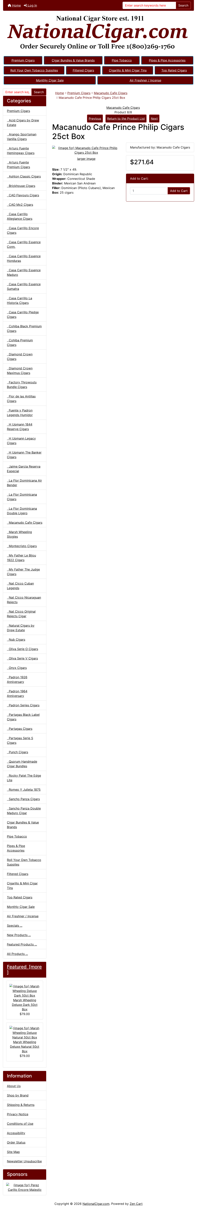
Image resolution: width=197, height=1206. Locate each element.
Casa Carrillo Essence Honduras (24, 258)
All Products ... (17, 954)
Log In (32, 5)
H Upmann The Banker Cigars (24, 454)
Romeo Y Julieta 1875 (24, 789)
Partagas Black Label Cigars (23, 717)
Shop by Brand (17, 1095)
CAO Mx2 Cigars (20, 205)
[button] (190, 1187)
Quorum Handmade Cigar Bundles (22, 764)
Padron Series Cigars (23, 705)
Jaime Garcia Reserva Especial (23, 468)
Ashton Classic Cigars (24, 176)
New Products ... (19, 935)
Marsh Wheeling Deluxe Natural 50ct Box (24, 1046)
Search (183, 5)
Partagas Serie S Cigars (20, 740)
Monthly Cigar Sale (50, 80)
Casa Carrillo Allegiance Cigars (19, 216)
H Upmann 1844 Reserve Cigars (19, 426)
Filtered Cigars (83, 70)
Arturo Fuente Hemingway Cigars (20, 150)
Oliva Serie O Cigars (22, 649)
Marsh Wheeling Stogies (19, 534)
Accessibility (16, 1133)
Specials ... (14, 925)
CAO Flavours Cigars (23, 195)
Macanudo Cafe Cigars (110, 93)
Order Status (16, 1142)
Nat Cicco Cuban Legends (20, 585)
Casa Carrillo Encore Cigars (23, 230)
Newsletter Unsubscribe (24, 1161)
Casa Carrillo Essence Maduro (24, 272)
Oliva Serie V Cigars (22, 658)
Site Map (13, 1152)
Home (16, 5)
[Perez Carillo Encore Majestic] (24, 1187)
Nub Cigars (16, 639)
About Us (14, 1086)
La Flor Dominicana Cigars (22, 497)
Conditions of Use (20, 1124)
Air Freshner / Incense (145, 80)
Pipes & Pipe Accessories (167, 60)
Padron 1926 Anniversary (17, 679)
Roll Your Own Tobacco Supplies (34, 70)
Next (154, 118)
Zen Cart (136, 1204)
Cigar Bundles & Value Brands (73, 60)
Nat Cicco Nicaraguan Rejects (24, 600)
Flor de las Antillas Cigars (21, 398)
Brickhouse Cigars (21, 186)
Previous (95, 118)
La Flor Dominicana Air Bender (24, 483)
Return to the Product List (126, 118)
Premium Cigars (23, 60)
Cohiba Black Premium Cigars (24, 328)
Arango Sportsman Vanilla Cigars (21, 136)
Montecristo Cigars (22, 546)
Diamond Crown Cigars (20, 356)
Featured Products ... (22, 944)
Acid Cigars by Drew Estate (23, 122)
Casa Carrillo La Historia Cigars (19, 300)
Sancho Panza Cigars (23, 799)
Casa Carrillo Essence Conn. (24, 244)
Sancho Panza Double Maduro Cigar (24, 810)
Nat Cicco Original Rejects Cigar (21, 614)
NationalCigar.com (96, 1204)
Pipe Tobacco (122, 60)
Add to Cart (179, 191)
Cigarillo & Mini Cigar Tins (128, 70)
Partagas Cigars (19, 729)
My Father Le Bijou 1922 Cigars (21, 557)
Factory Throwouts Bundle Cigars (22, 384)
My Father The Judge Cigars (23, 571)
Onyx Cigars (17, 668)
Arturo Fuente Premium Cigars (18, 164)
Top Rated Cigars (174, 70)
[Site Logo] (98, 33)
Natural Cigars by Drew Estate (20, 628)
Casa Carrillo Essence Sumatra (24, 286)
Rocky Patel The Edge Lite (24, 778)
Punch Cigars (17, 752)
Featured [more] (24, 969)
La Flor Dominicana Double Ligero (22, 511)
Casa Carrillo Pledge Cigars (23, 314)
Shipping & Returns (20, 1105)
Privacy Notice (17, 1114)
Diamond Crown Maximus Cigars (20, 370)
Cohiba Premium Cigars (20, 342)
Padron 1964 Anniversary (17, 693)
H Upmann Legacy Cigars (21, 440)
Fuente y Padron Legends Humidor (20, 412)
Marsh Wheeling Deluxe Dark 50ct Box (25, 1004)
